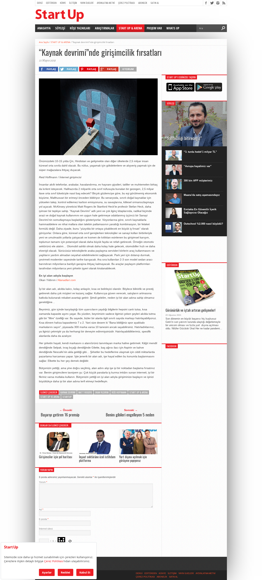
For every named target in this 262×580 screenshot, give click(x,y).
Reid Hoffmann (119, 392)
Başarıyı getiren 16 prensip (60, 414)
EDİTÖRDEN (51, 2)
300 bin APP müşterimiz (198, 180)
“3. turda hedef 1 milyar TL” (200, 151)
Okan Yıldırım (102, 392)
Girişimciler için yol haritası (55, 457)
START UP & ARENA (130, 28)
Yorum (43, 482)
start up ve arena (49, 396)
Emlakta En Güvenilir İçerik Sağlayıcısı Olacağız (200, 211)
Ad (41, 509)
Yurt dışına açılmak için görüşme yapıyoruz (133, 459)
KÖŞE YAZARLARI (80, 28)
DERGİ (40, 2)
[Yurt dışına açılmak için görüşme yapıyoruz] (138, 453)
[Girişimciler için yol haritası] (58, 453)
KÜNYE (63, 2)
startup (67, 396)
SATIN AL (155, 2)
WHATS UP (172, 28)
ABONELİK (142, 2)
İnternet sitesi (46, 528)
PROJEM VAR (154, 28)
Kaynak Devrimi (67, 392)
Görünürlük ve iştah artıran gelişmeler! (190, 310)
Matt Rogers (85, 392)
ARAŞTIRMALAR (104, 28)
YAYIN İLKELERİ (86, 2)
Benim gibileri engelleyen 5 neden (130, 414)
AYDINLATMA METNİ (106, 2)
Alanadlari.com (67, 280)
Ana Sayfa (44, 42)
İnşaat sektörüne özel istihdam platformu (97, 459)
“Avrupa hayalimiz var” (198, 166)
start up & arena (138, 392)
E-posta (44, 519)
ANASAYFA (44, 28)
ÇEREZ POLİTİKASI (126, 2)
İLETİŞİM (73, 2)
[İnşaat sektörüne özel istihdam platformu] (98, 453)
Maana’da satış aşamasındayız (202, 195)
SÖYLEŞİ (60, 28)
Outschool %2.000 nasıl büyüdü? (203, 223)
